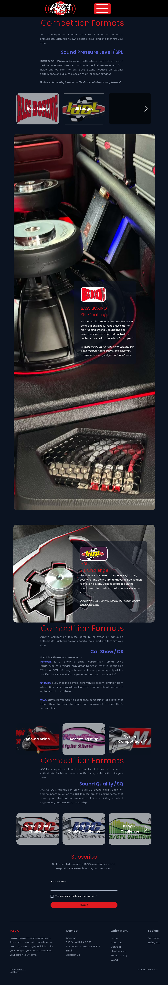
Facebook (154, 938)
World (114, 960)
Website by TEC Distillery (18, 971)
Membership (118, 951)
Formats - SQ (119, 955)
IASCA (14, 931)
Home (114, 938)
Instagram (154, 942)
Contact (116, 946)
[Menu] (102, 8)
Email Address (59, 881)
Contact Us (73, 955)
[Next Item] (146, 109)
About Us (116, 942)
